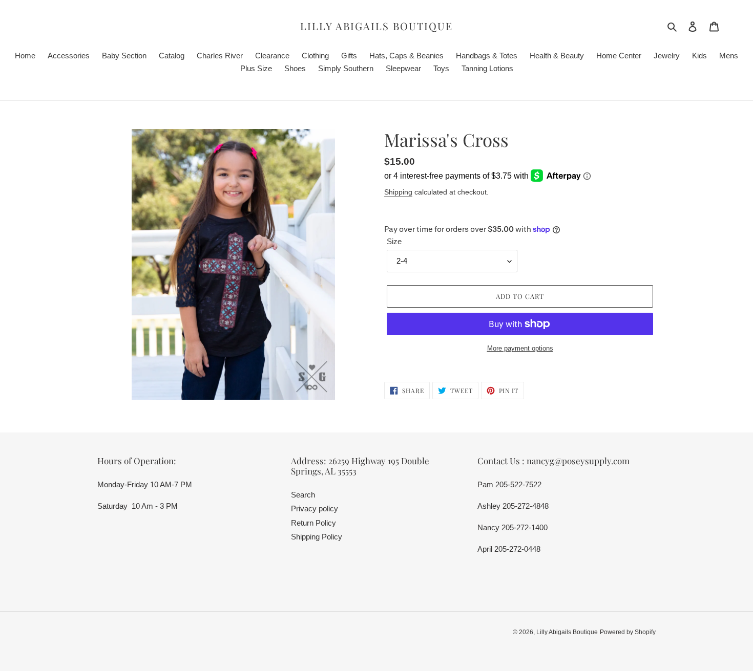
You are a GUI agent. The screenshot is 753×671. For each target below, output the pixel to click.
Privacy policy (314, 508)
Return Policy (313, 522)
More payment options (520, 348)
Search (303, 494)
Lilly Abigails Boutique (376, 26)
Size (394, 241)
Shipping (398, 192)
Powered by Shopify (628, 632)
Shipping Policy (316, 536)
